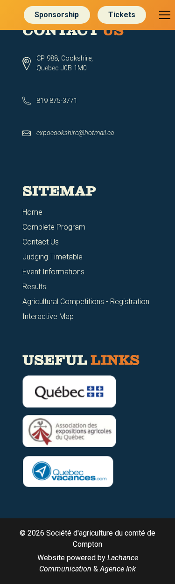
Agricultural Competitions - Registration (85, 301)
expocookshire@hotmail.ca (75, 133)
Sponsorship (57, 14)
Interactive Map (48, 316)
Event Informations (53, 271)
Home (32, 212)
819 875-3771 (56, 101)
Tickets (121, 14)
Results (34, 286)
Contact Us (40, 242)
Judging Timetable (52, 256)
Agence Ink (118, 568)
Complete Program (53, 227)
